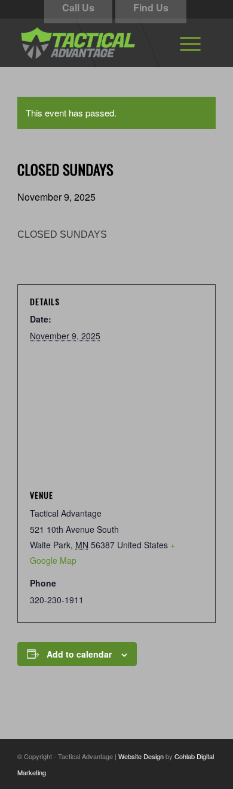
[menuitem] (190, 42)
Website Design (141, 756)
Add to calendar (79, 654)
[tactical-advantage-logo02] (96, 42)
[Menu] (190, 42)
